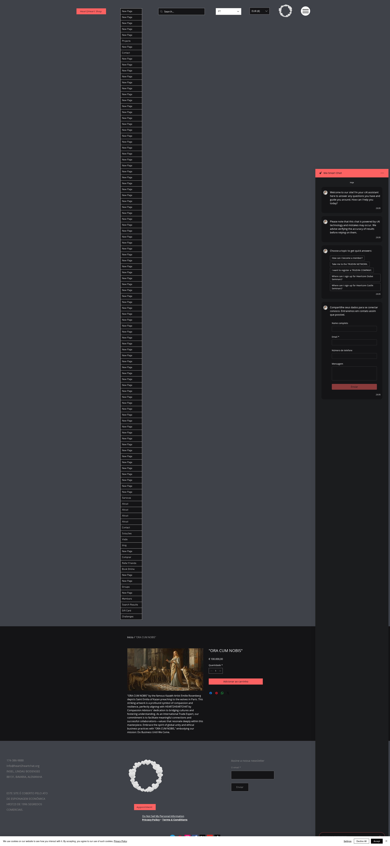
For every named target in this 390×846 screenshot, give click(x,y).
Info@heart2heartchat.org (23, 766)
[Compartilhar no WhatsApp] (222, 693)
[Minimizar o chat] (382, 173)
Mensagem (337, 363)
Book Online (128, 569)
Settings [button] (347, 841)
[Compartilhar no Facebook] (211, 693)
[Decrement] (211, 670)
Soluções (127, 533)
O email (235, 767)
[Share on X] (228, 693)
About (125, 503)
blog (124, 545)
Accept (377, 841)
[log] (351, 503)
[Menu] (305, 11)
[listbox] (259, 11)
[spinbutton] (215, 670)
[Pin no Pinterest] (216, 693)
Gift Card (126, 610)
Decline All (361, 841)
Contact (126, 52)
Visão (125, 539)
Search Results (130, 604)
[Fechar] (386, 841)
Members (127, 598)
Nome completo (340, 323)
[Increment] (220, 670)
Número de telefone (342, 350)
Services (126, 498)
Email (335, 336)
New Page (127, 11)
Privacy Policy (151, 820)
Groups (126, 587)
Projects (126, 41)
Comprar (126, 557)
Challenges (127, 616)
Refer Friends (129, 563)
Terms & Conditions (175, 820)
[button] (259, 11)
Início (130, 637)
